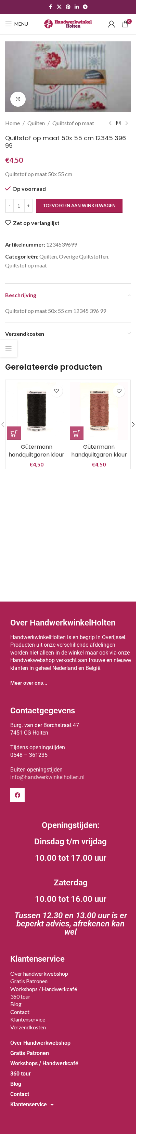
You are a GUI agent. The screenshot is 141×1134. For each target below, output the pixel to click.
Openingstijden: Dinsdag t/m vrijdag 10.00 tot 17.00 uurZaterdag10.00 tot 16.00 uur (70, 878)
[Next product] (127, 123)
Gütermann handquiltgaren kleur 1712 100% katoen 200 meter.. (36, 458)
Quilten (36, 123)
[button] (14, 433)
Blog (16, 1004)
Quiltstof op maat (73, 123)
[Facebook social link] (51, 7)
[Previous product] (110, 123)
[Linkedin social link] (77, 7)
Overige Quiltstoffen (83, 256)
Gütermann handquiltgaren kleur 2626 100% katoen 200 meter (99, 458)
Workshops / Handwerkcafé (43, 989)
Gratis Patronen (29, 981)
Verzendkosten (28, 1027)
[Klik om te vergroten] (18, 99)
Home (12, 123)
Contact (19, 1011)
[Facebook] (17, 795)
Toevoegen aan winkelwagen (79, 205)
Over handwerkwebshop (39, 973)
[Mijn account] (111, 24)
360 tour (20, 996)
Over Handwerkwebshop (40, 1043)
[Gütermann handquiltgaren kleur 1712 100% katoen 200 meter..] (36, 411)
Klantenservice (27, 1019)
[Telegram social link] (85, 7)
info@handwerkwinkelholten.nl (47, 777)
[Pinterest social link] (68, 7)
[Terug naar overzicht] (118, 123)
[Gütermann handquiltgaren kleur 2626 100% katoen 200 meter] (99, 411)
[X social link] (59, 7)
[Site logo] (68, 23)
